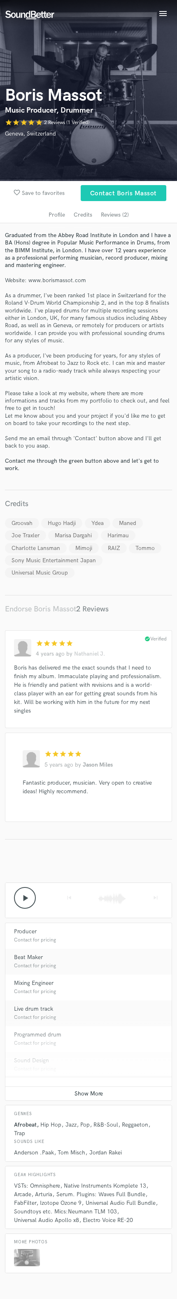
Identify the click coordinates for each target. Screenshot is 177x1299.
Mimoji (83, 548)
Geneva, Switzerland (30, 133)
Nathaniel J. (89, 653)
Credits (83, 214)
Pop (85, 1124)
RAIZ (114, 548)
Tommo (145, 548)
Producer (25, 931)
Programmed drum (37, 1034)
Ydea (97, 523)
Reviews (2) (115, 214)
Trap (19, 1133)
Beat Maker (28, 957)
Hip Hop (50, 1124)
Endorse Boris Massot (40, 609)
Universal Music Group (40, 572)
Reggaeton (135, 1124)
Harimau (118, 535)
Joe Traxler (26, 535)
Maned (127, 523)
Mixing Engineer (34, 983)
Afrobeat (25, 1124)
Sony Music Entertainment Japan (54, 560)
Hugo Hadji (62, 523)
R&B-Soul (105, 1124)
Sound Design (31, 1060)
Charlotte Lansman (36, 548)
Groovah (22, 523)
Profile (57, 214)
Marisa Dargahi (73, 535)
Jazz (71, 1124)
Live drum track (33, 1008)
